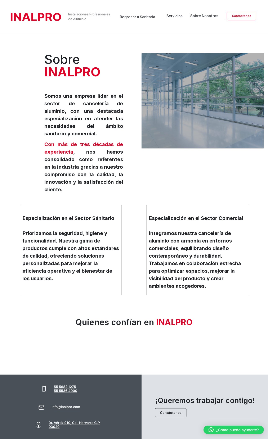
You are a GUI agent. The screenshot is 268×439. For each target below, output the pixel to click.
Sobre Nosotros (204, 16)
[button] (234, 430)
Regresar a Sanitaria (137, 17)
